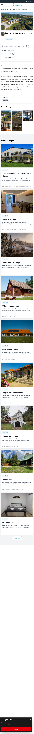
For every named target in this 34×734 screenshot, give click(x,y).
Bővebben (17, 538)
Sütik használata (6, 724)
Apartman (12, 9)
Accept (16, 729)
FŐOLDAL (5, 9)
